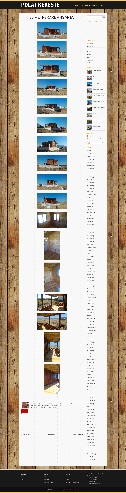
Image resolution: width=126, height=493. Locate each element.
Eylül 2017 (89, 324)
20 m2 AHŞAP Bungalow (99, 107)
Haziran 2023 (90, 174)
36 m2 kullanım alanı (98, 89)
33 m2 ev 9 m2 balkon (98, 95)
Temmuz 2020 (90, 247)
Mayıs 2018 (90, 300)
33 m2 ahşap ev (97, 126)
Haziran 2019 (90, 271)
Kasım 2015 (90, 383)
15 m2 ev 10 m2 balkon (98, 120)
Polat (90, 136)
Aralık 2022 (90, 183)
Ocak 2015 (89, 409)
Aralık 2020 (90, 233)
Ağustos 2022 (90, 191)
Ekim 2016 (89, 353)
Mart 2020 (89, 256)
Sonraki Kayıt (25, 434)
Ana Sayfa (51, 434)
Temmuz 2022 (90, 194)
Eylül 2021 (89, 215)
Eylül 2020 (89, 241)
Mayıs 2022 (90, 197)
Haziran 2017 (90, 333)
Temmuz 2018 (90, 297)
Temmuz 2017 (90, 330)
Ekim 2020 (89, 239)
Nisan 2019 (90, 277)
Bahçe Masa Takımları (92, 49)
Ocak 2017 (89, 345)
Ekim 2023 (89, 171)
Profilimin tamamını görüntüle (94, 139)
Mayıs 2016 (90, 365)
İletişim (103, 5)
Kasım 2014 (90, 415)
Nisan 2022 (90, 200)
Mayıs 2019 (90, 274)
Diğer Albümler (78, 434)
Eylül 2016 (89, 356)
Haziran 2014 (90, 427)
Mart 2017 (89, 342)
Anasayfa (77, 5)
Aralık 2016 (90, 348)
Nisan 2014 (90, 430)
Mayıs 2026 (90, 150)
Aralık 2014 (90, 412)
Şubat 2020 (90, 259)
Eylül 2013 (89, 451)
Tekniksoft (79, 490)
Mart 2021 (89, 224)
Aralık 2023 (90, 168)
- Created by (65, 490)
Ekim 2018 (89, 289)
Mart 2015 (89, 404)
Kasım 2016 (90, 350)
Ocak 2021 (89, 230)
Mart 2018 (89, 306)
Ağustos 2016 (90, 359)
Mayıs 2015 (90, 398)
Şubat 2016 (90, 374)
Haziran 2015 (90, 395)
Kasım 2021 (90, 212)
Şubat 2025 (90, 156)
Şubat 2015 (90, 406)
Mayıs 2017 (90, 336)
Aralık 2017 (90, 315)
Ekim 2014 (89, 418)
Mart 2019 (89, 280)
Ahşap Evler (90, 46)
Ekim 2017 (89, 321)
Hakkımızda (95, 5)
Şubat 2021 (90, 227)
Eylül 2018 (89, 292)
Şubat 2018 (90, 309)
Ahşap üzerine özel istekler (72, 482)
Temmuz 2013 (90, 454)
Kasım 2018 (90, 286)
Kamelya (89, 51)
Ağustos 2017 (90, 327)
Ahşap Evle (90, 43)
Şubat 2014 (90, 436)
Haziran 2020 (90, 250)
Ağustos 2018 (90, 294)
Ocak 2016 (89, 377)
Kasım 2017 (90, 318)
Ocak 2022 (89, 209)
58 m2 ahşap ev (97, 83)
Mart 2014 (89, 433)
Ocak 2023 (89, 180)
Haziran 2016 (90, 362)
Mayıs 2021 (90, 218)
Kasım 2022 (90, 185)
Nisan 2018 (90, 303)
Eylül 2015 (89, 389)
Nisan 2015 (90, 401)
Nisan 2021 (90, 221)
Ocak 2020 (89, 262)
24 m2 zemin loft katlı (98, 114)
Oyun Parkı (90, 60)
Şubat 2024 (90, 165)
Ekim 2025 (89, 153)
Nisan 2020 (90, 253)
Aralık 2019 (90, 265)
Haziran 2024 (90, 162)
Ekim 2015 (89, 386)
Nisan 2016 (90, 368)
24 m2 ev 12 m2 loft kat (98, 101)
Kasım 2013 (90, 445)
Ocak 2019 (89, 283)
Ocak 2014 (89, 439)
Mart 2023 (89, 177)
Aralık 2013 (90, 442)
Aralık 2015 (90, 380)
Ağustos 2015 (90, 392)
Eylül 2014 (89, 421)
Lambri (89, 57)
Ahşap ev (55, 490)
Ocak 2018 (89, 312)
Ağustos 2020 (90, 244)
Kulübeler (89, 54)
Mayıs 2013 (90, 457)
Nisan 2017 (90, 339)
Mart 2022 (89, 203)
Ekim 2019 (89, 268)
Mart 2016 (89, 371)
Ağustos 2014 (90, 424)
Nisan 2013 (90, 459)
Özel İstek (89, 63)
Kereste (67, 477)
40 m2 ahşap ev (97, 70)
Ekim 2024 (89, 159)
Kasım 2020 (90, 236)
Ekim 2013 (89, 448)
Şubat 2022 (90, 206)
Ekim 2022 (89, 188)
